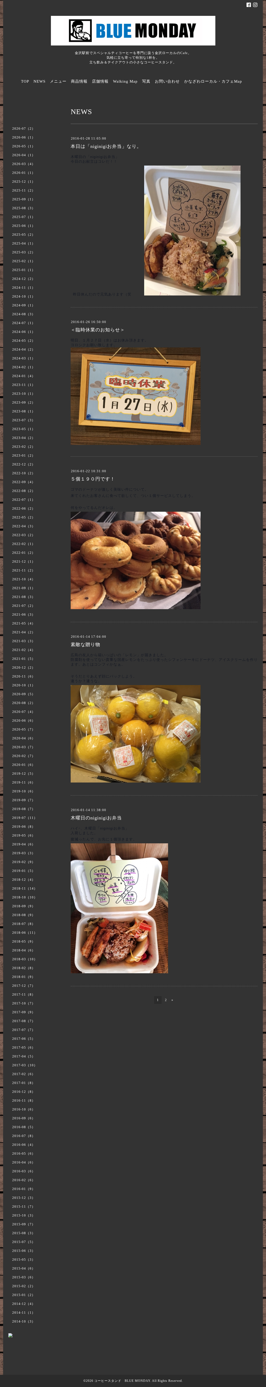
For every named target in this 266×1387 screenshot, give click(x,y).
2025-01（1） (23, 270)
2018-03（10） (24, 959)
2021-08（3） (23, 597)
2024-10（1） (23, 296)
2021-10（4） (23, 579)
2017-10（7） (23, 1003)
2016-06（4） (23, 1145)
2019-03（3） (23, 853)
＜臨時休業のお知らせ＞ (98, 329)
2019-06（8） (23, 827)
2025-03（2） (23, 252)
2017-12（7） (23, 986)
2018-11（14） (24, 888)
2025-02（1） (23, 261)
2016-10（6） (23, 1109)
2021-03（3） (23, 641)
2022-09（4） (23, 482)
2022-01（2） (23, 553)
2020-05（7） (23, 729)
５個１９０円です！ (93, 479)
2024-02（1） (23, 367)
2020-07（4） (23, 712)
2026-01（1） (23, 173)
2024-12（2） (23, 279)
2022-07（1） (23, 500)
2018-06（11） (24, 933)
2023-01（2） (23, 455)
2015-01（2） (23, 1295)
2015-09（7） (23, 1224)
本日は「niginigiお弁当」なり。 (106, 146)
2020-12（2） (23, 667)
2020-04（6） (23, 738)
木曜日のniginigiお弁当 (96, 817)
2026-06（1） (23, 137)
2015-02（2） (23, 1286)
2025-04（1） (23, 243)
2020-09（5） (23, 694)
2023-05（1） (23, 429)
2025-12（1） (23, 181)
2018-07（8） (23, 924)
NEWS (39, 81)
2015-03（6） (23, 1277)
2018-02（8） (23, 968)
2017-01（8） (23, 1083)
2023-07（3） (23, 420)
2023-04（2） (23, 438)
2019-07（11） (24, 818)
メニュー (58, 81)
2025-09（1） (23, 199)
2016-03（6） (23, 1171)
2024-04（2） (23, 349)
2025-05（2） (23, 234)
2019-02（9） (23, 862)
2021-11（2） (23, 570)
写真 (146, 81)
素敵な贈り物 (85, 644)
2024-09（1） (23, 305)
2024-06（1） (23, 332)
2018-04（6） (23, 950)
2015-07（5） (23, 1242)
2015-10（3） (23, 1215)
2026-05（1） (23, 146)
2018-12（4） (23, 880)
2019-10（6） (23, 791)
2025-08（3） (23, 208)
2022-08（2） (23, 491)
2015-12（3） (23, 1198)
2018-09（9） (23, 906)
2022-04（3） (23, 526)
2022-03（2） (23, 535)
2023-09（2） (23, 402)
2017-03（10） (24, 1065)
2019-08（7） (23, 809)
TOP (25, 81)
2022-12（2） (23, 464)
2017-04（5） (23, 1056)
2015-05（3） (23, 1259)
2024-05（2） (23, 341)
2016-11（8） (23, 1100)
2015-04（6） (23, 1268)
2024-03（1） (23, 358)
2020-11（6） (23, 676)
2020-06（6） (23, 720)
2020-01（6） (23, 765)
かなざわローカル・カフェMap (213, 81)
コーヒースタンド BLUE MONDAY (122, 1381)
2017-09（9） (23, 1012)
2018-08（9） (23, 915)
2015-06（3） (23, 1251)
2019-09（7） (23, 800)
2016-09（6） (23, 1118)
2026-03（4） (23, 164)
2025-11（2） (23, 190)
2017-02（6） (23, 1074)
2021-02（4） (23, 650)
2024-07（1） (23, 323)
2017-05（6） (23, 1047)
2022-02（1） (23, 544)
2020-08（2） (23, 703)
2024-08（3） (23, 314)
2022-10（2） (23, 473)
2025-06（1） (23, 226)
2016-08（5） (23, 1127)
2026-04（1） (23, 155)
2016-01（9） (23, 1189)
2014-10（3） (23, 1321)
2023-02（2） (23, 447)
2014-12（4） (23, 1304)
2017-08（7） (23, 1021)
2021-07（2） (23, 606)
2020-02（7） (23, 756)
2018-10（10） (24, 897)
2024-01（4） (23, 376)
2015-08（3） (23, 1233)
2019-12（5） (23, 773)
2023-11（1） (23, 385)
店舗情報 (100, 81)
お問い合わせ (167, 81)
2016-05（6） (23, 1153)
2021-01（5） (23, 659)
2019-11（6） (23, 782)
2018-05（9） (23, 941)
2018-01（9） (23, 977)
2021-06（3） (23, 614)
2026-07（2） (23, 128)
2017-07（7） (23, 1030)
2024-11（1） (23, 288)
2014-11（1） (23, 1312)
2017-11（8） (23, 994)
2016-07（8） (23, 1136)
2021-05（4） (23, 623)
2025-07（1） (23, 217)
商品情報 (79, 81)
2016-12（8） (23, 1092)
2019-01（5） (23, 871)
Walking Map (125, 81)
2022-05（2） (23, 517)
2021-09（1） (23, 588)
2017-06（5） (23, 1039)
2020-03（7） (23, 747)
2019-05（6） (23, 835)
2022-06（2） (23, 508)
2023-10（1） (23, 394)
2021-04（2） (23, 632)
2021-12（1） (23, 561)
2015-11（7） (23, 1206)
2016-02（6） (23, 1180)
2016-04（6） (23, 1162)
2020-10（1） (23, 685)
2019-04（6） (23, 844)
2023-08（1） (23, 411)
